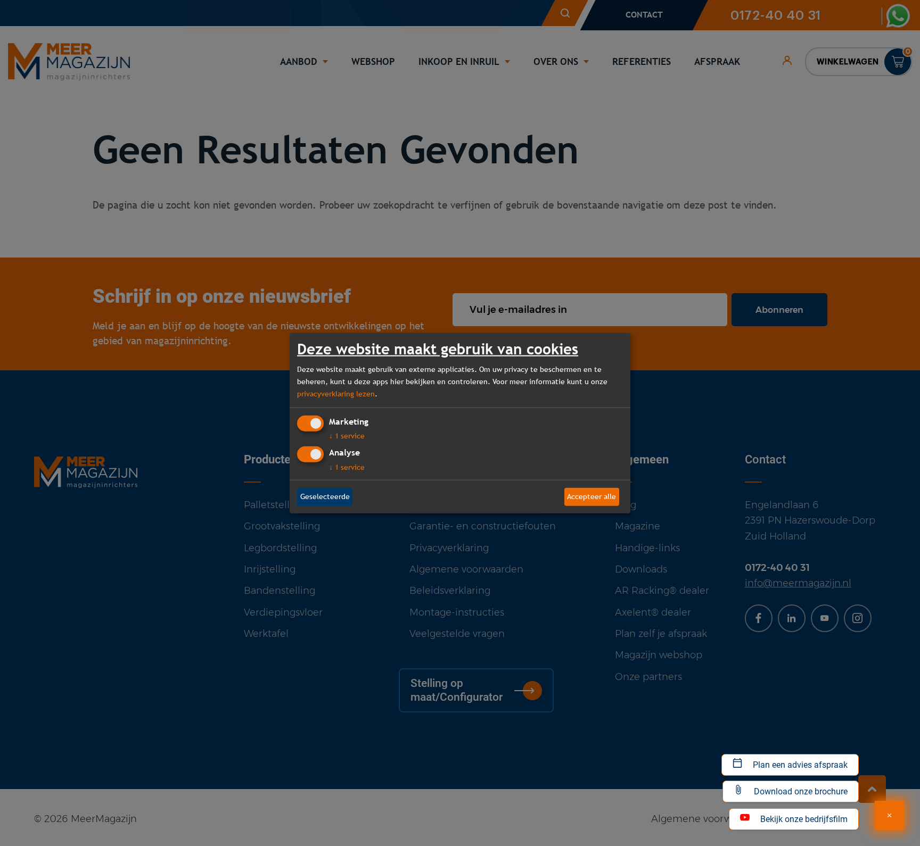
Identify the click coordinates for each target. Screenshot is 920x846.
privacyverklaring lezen (336, 393)
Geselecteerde (325, 496)
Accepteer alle (591, 496)
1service (347, 436)
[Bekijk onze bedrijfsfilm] (889, 815)
